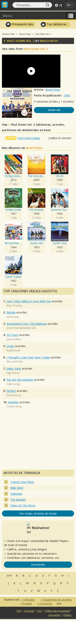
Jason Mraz (13, 339)
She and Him (14, 361)
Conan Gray (13, 406)
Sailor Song (13, 368)
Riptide (11, 312)
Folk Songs (13, 384)
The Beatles (18, 499)
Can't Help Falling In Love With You (28, 301)
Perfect (11, 391)
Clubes (67, 615)
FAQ (19, 611)
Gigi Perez (12, 373)
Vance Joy (12, 317)
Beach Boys (53, 89)
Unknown (16, 494)
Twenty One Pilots (22, 482)
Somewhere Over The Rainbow (26, 324)
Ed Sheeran (13, 395)
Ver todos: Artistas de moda (38, 513)
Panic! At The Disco (22, 505)
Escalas (27, 603)
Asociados (54, 615)
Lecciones (46, 603)
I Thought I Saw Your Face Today (28, 357)
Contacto (29, 611)
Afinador (29, 599)
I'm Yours (12, 335)
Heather (13, 402)
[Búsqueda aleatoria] (60, 5)
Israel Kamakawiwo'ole (21, 328)
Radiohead (13, 350)
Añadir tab (54, 110)
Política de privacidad (57, 611)
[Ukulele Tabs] (4, 4)
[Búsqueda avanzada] (56, 5)
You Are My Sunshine (19, 380)
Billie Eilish (16, 488)
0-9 (9, 575)
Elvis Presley (14, 305)
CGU (39, 611)
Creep (10, 346)
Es (68, 5)
